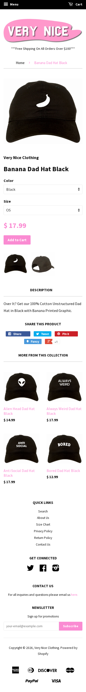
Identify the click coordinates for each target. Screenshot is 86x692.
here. (74, 595)
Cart (78, 4)
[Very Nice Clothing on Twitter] (30, 570)
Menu (13, 4)
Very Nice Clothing (46, 648)
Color (8, 180)
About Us (43, 518)
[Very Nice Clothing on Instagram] (55, 570)
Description (41, 290)
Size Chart (43, 524)
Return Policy (43, 538)
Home (20, 62)
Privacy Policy (43, 531)
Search (43, 511)
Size (7, 201)
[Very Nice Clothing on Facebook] (43, 570)
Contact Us (43, 544)
